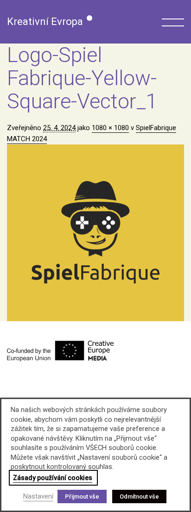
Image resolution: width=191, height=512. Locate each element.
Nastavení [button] (38, 496)
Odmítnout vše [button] (139, 496)
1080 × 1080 (110, 128)
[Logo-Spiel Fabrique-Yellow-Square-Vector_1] (95, 232)
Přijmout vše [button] (82, 496)
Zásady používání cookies (52, 477)
